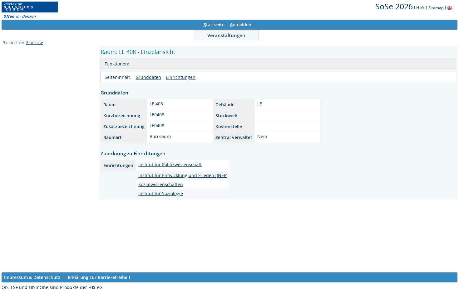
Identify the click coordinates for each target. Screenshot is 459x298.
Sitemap (436, 8)
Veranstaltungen (226, 35)
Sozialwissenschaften (160, 184)
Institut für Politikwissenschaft (170, 164)
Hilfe (420, 8)
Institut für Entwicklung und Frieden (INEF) (182, 175)
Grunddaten (148, 77)
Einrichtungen (180, 77)
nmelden (240, 24)
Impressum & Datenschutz (32, 277)
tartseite (214, 24)
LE (259, 104)
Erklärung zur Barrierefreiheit (99, 277)
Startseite (34, 42)
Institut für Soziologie (160, 193)
